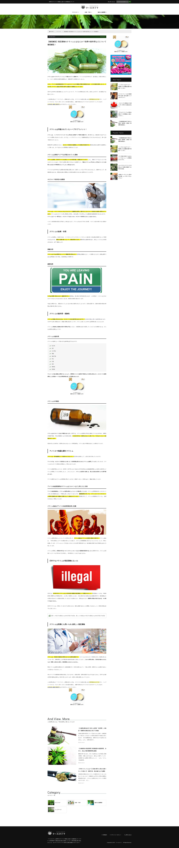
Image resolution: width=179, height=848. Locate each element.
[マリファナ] (54, 805)
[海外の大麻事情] (94, 805)
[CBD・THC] (74, 805)
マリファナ (102, 36)
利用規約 (105, 834)
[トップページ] (54, 812)
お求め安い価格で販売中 (53, 104)
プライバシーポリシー (116, 834)
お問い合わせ (112, 1)
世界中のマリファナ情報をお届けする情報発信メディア (61, 1)
